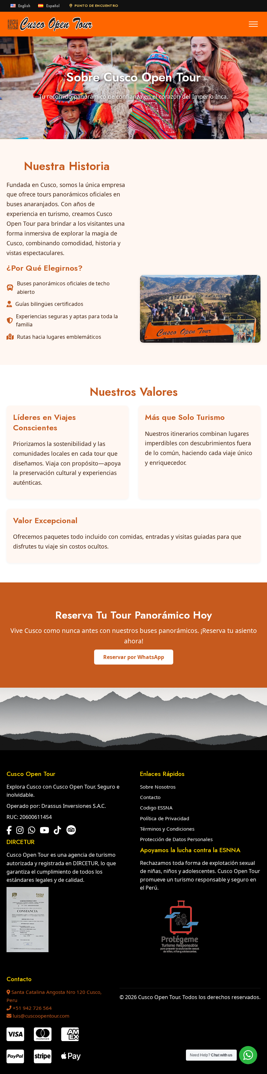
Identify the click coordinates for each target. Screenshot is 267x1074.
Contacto (150, 797)
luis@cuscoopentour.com (40, 1015)
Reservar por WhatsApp (133, 657)
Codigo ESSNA (156, 807)
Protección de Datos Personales (176, 839)
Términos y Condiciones (167, 828)
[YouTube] (44, 830)
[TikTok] (57, 830)
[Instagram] (19, 830)
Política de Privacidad (164, 818)
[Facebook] (9, 830)
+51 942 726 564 (31, 1008)
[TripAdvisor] (71, 831)
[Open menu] (253, 24)
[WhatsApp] (31, 830)
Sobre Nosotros (158, 786)
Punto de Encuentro (97, 5)
